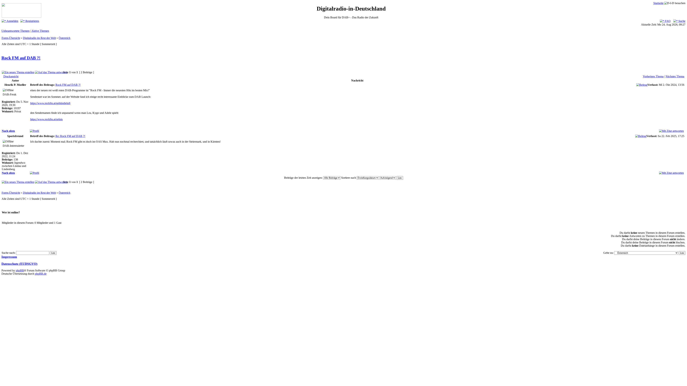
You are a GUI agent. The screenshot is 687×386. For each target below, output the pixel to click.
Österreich (64, 37)
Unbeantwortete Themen (15, 30)
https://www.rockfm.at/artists (46, 119)
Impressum (9, 257)
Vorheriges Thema (653, 76)
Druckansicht (10, 76)
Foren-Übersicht (11, 37)
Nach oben (8, 130)
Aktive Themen (40, 30)
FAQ (667, 21)
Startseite (658, 3)
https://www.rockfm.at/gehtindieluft (50, 103)
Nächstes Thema (675, 76)
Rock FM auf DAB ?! (20, 58)
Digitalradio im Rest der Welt (39, 37)
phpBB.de (41, 273)
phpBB (20, 270)
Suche (681, 21)
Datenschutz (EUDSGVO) (19, 264)
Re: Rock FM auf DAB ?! (70, 136)
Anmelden (12, 21)
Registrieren (32, 21)
